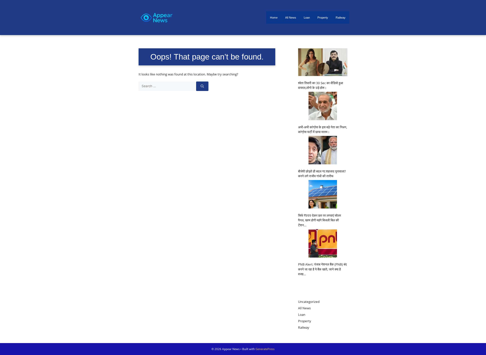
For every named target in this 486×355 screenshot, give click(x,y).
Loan (307, 17)
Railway (341, 17)
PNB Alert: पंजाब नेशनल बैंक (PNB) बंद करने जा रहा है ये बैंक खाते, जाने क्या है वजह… (322, 269)
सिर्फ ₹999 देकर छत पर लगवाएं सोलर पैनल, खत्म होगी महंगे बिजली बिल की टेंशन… (319, 220)
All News (290, 17)
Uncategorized (309, 301)
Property (322, 17)
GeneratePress (265, 349)
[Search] (202, 86)
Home (274, 17)
